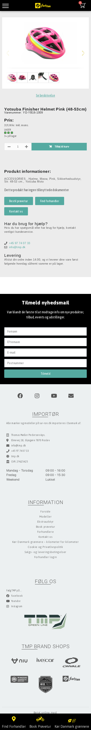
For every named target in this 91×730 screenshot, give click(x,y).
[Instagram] (37, 396)
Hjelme (33, 178)
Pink (52, 178)
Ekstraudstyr (45, 521)
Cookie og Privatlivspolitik (45, 547)
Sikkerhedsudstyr (68, 178)
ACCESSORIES (15, 178)
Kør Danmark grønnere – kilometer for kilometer (45, 541)
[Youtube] (54, 396)
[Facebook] (20, 396)
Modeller (45, 516)
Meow (43, 178)
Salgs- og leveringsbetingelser (45, 552)
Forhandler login (45, 557)
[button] (11, 53)
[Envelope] (71, 396)
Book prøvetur (45, 526)
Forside (45, 511)
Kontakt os (46, 536)
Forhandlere (45, 531)
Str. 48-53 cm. (13, 181)
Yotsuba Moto (34, 181)
